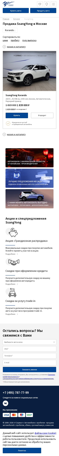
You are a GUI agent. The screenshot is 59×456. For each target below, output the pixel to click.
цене (5, 40)
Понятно (22, 450)
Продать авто (43, 10)
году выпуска (29, 40)
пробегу (15, 40)
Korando (10, 30)
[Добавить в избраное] (53, 54)
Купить (17, 115)
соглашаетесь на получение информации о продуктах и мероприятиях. (28, 378)
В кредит (42, 115)
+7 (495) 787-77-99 (16, 392)
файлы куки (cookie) (45, 433)
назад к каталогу (16, 46)
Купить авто (15, 10)
